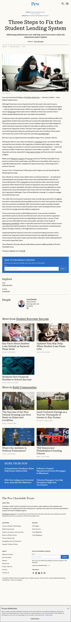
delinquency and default (10, 223)
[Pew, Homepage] (35, 4)
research (24, 182)
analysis (21, 159)
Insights (35, 522)
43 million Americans (32, 97)
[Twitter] (42, 573)
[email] (27, 308)
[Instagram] (36, 573)
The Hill (22, 251)
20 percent (12, 112)
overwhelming (43, 134)
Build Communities (25, 387)
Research (14, 159)
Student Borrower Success (32, 318)
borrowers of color (33, 152)
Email (5, 265)
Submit (62, 268)
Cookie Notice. (49, 615)
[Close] (68, 608)
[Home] (18, 498)
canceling (38, 142)
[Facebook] (33, 573)
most (4, 121)
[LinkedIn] (39, 573)
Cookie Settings (35, 618)
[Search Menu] (62, 3)
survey (30, 159)
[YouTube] (44, 573)
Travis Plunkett (32, 299)
